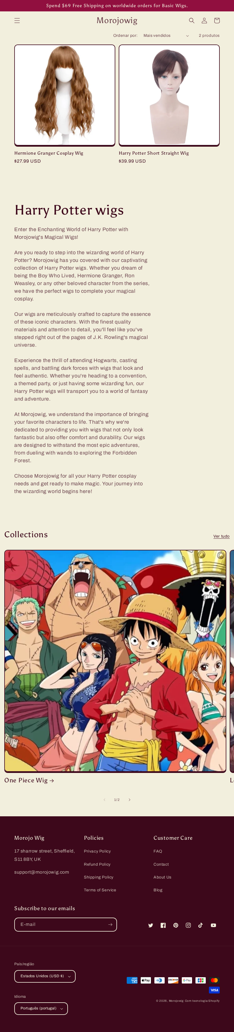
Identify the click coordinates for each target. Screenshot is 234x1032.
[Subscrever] (110, 925)
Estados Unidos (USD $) (42, 976)
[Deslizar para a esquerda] (104, 799)
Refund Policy (97, 864)
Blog (158, 890)
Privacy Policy (97, 851)
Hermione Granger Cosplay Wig (48, 153)
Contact (161, 864)
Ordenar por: (125, 35)
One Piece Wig (25, 780)
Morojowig (176, 1000)
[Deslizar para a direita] (129, 799)
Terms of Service (100, 890)
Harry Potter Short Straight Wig (154, 153)
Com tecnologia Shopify (202, 1000)
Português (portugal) (39, 1008)
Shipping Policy (99, 877)
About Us (163, 877)
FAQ (158, 851)
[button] (17, 20)
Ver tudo (221, 536)
